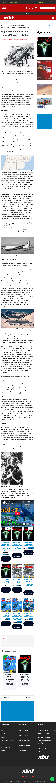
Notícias (3, 737)
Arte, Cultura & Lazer (6, 747)
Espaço (3, 750)
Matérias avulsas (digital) (24, 745)
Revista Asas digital (23, 735)
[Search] (53, 8)
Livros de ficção (22, 755)
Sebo (20, 760)
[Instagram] (30, 8)
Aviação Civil (4, 743)
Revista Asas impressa (24, 730)
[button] (28, 13)
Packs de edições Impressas (25, 740)
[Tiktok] (33, 8)
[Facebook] (26, 8)
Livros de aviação (22, 750)
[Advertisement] (17, 711)
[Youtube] (36, 8)
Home (2, 730)
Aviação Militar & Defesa (7, 740)
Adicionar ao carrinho (6, 558)
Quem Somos (4, 733)
